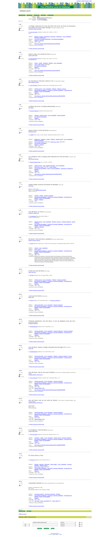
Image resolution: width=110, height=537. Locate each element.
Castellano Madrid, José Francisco (36, 374)
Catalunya (41, 144)
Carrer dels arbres (33, 32)
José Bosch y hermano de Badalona (55, 197)
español (83, 1)
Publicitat (51, 63)
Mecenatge (47, 464)
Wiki (61, 534)
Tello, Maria (37, 501)
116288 (31, 134)
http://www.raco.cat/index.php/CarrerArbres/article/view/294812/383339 (49, 389)
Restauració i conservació (50, 36)
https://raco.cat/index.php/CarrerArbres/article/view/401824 (47, 43)
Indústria (36, 248)
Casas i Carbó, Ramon (39, 64)
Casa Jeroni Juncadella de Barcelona (42, 39)
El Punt (31, 300)
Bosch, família (37, 249)
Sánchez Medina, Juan (39, 388)
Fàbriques (54, 88)
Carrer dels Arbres (33, 85)
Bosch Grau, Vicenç (55, 141)
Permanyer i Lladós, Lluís (34, 213)
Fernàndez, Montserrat (33, 323)
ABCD (56, 534)
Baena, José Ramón (44, 501)
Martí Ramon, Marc (32, 131)
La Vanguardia (33, 216)
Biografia (36, 464)
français (87, 1)
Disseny (70, 356)
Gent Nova (32, 459)
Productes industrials (68, 331)
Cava (44, 165)
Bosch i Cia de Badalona (44, 91)
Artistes (36, 63)
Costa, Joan (31, 185)
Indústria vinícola (38, 88)
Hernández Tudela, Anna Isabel (35, 29)
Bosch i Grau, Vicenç (39, 467)
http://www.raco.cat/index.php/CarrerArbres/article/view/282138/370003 (49, 96)
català (90, 1)
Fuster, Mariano (53, 167)
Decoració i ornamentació (39, 37)
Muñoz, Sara (31, 297)
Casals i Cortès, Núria (33, 55)
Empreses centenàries (55, 300)
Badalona (36, 40)
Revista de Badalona (34, 110)
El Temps (32, 275)
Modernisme (59, 36)
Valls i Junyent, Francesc (34, 159)
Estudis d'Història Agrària (35, 162)
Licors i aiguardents (67, 36)
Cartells (40, 63)
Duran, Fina (31, 348)
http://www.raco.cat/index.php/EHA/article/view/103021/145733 (48, 174)
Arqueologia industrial (39, 494)
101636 (31, 243)
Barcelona (41, 40)
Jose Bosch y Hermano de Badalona (55, 90)
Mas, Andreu (31, 107)
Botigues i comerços (38, 36)
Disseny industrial (61, 115)
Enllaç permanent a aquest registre (37, 48)
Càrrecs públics (53, 464)
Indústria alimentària (38, 305)
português (79, 1)
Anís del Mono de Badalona (57, 39)
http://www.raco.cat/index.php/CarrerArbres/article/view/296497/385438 (49, 445)
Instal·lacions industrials (50, 494)
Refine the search (42, 19)
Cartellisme (45, 63)
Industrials (41, 464)
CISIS (54, 534)
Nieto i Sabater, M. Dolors (34, 82)
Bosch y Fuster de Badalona (53, 168)
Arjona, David (55, 501)
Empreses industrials (39, 140)
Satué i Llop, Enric (32, 272)
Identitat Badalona (33, 326)
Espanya (36, 199)
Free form (89, 517)
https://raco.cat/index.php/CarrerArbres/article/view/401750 (47, 70)
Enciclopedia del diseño (41, 190)
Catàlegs (41, 195)
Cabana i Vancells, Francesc (34, 240)
